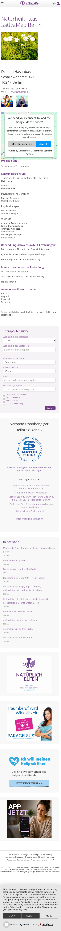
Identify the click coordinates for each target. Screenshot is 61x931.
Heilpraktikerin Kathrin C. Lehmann (20, 620)
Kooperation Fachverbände (18, 860)
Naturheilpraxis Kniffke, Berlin (18, 637)
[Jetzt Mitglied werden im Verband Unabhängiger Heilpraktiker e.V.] (29, 449)
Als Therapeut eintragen (19, 854)
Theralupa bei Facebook (41, 854)
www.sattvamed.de (20, 91)
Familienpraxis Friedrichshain (18, 611)
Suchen (50, 408)
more (49, 915)
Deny (12, 915)
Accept (43, 144)
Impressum (50, 857)
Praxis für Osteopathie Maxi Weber (20, 569)
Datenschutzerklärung (34, 857)
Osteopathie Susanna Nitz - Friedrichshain (24, 577)
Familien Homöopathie (14, 560)
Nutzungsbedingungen (14, 857)
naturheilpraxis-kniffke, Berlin (18, 628)
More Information (22, 144)
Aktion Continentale (39, 860)
